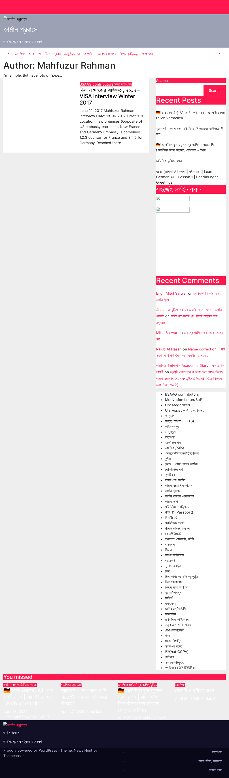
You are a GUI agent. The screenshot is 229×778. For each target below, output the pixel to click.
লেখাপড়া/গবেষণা (174, 630)
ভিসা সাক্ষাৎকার (123, 84)
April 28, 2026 (15, 711)
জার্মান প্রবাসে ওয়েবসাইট (179, 496)
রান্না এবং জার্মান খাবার (178, 625)
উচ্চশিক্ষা (20, 54)
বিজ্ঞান (168, 549)
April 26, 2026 (187, 698)
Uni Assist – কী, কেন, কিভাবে (185, 410)
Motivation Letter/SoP (183, 399)
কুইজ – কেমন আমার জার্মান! (181, 464)
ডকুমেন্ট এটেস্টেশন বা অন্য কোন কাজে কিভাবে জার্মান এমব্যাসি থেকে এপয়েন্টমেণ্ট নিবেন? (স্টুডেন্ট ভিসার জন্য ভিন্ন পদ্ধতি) (189, 378)
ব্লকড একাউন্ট (173, 566)
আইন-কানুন (172, 426)
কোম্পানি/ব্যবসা (174, 469)
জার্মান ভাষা (35, 54)
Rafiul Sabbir (96, 711)
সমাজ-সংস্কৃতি (173, 646)
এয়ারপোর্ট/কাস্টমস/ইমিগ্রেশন (182, 453)
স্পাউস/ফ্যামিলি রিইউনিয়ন (180, 667)
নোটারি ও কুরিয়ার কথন (169, 161)
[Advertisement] (191, 246)
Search (162, 80)
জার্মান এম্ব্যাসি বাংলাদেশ (178, 485)
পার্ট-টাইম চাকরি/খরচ (177, 507)
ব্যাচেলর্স (170, 560)
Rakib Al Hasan (169, 349)
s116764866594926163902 (26, 717)
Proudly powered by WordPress (30, 750)
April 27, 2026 (73, 711)
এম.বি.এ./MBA (174, 448)
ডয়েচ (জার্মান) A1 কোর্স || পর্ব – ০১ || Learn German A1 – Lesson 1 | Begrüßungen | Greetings (188, 177)
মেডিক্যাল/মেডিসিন (176, 608)
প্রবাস (57, 54)
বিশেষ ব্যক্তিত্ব (129, 54)
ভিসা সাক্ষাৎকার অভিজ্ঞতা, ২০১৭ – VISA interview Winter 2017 (110, 96)
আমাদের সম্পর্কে (107, 54)
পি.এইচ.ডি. (171, 517)
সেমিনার (169, 657)
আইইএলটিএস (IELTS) (179, 421)
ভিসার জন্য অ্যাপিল (176, 587)
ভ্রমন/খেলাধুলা (173, 592)
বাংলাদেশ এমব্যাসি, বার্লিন (179, 539)
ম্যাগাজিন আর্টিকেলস (177, 619)
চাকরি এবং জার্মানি (175, 480)
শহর (167, 635)
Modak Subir (211, 698)
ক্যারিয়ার (170, 474)
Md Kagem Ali (154, 717)
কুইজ (168, 458)
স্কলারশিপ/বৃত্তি (174, 662)
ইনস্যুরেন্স (170, 432)
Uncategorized (177, 405)
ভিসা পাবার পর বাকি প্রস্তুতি (181, 576)
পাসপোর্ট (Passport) (179, 512)
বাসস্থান (170, 544)
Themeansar (13, 755)
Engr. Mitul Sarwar (171, 293)
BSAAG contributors (97, 84)
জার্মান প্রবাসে (20, 29)
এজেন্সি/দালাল (72, 54)
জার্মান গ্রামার (172, 491)
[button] (8, 54)
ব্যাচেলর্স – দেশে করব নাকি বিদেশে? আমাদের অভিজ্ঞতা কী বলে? (84, 697)
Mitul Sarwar (166, 332)
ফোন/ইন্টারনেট (173, 533)
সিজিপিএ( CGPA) (177, 651)
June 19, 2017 (92, 110)
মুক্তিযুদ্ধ (170, 603)
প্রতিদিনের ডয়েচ (174, 523)
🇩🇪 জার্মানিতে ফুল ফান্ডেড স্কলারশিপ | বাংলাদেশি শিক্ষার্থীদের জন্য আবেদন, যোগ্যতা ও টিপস (140, 700)
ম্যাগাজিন (88, 54)
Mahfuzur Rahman (119, 110)
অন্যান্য (169, 415)
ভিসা (47, 54)
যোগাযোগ (147, 54)
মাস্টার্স (168, 598)
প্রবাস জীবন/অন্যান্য (177, 528)
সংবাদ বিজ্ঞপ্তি (173, 641)
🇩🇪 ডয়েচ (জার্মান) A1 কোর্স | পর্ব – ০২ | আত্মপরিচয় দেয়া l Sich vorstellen (28, 697)
